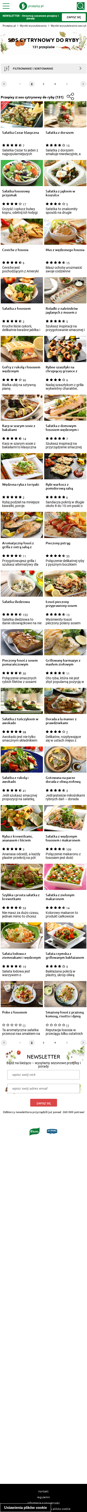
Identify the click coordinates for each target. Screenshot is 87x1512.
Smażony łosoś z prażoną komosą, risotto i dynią (65, 1014)
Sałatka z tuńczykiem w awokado (20, 721)
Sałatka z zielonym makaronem (60, 897)
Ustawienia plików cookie (25, 1507)
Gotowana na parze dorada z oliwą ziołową (63, 780)
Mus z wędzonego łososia (65, 250)
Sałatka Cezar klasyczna (20, 133)
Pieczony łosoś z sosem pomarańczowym (20, 662)
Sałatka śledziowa (16, 602)
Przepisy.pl (9, 25)
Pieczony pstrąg (58, 543)
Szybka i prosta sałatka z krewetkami (21, 897)
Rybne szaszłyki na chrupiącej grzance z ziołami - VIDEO (61, 369)
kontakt (43, 1491)
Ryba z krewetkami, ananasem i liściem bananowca (17, 838)
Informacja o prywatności (43, 1503)
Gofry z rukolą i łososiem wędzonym (21, 369)
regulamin (43, 1497)
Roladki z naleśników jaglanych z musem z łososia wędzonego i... (63, 310)
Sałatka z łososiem (16, 309)
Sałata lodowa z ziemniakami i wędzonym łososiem (21, 955)
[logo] (31, 6)
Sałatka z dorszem (60, 133)
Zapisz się (43, 1103)
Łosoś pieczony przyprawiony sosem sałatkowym (61, 604)
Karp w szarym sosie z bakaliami (18, 428)
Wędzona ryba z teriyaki (20, 485)
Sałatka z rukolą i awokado (15, 780)
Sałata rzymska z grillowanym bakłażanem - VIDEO (65, 955)
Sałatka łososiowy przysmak (16, 193)
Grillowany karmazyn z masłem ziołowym (63, 662)
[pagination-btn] (4, 84)
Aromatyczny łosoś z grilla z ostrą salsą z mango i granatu (18, 545)
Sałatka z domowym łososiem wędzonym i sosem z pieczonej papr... (65, 428)
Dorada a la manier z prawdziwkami (61, 721)
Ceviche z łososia (15, 250)
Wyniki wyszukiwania (33, 25)
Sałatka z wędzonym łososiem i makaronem (63, 838)
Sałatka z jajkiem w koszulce (60, 193)
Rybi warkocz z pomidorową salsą (59, 486)
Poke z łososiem (14, 1012)
